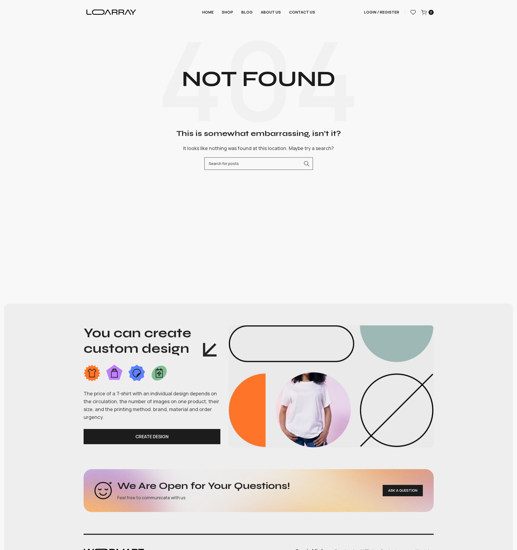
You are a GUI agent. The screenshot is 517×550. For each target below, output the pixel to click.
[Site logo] (111, 12)
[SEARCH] (306, 163)
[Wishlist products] (413, 12)
